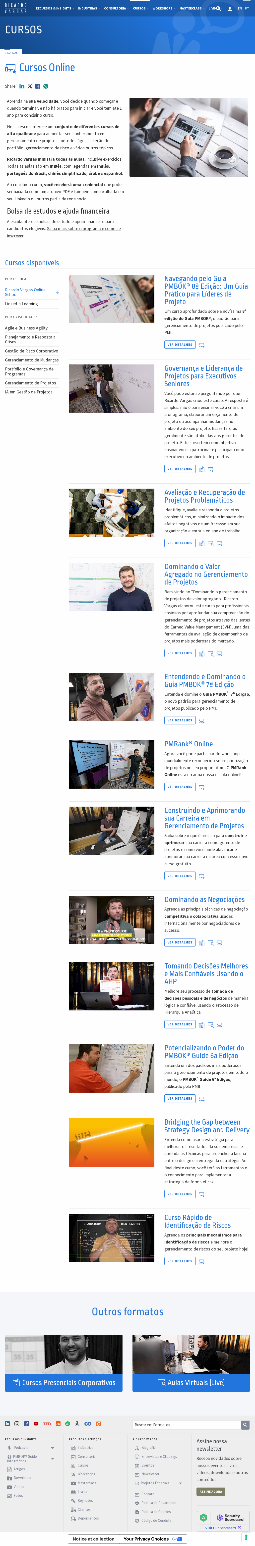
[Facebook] (27, 1423)
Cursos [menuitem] (139, 8)
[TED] (47, 1424)
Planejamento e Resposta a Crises (30, 339)
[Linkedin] (8, 1423)
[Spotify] (68, 1423)
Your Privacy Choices (146, 1539)
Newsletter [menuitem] (150, 1474)
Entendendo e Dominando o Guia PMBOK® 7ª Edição (205, 681)
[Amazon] (78, 1423)
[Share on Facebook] (38, 86)
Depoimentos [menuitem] (88, 1518)
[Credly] (99, 1423)
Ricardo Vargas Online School (25, 292)
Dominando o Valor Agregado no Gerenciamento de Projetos (206, 574)
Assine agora (211, 1492)
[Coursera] (88, 1423)
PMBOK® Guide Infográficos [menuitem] (22, 1458)
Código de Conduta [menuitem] (156, 1520)
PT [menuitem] (247, 8)
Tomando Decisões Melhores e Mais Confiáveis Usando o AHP (206, 974)
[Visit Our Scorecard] (223, 1521)
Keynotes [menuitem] (85, 1500)
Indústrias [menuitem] (87, 8)
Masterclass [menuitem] (191, 8)
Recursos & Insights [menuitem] (53, 8)
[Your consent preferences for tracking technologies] (246, 1537)
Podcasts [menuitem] (20, 1447)
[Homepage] (15, 12)
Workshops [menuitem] (163, 8)
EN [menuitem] (240, 8)
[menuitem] (219, 8)
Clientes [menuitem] (84, 1509)
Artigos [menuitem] (19, 1469)
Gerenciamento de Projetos (30, 383)
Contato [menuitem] (147, 1494)
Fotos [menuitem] (18, 1495)
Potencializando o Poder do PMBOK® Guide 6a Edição (204, 1052)
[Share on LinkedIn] (22, 86)
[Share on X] (30, 86)
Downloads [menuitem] (22, 1478)
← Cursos (10, 52)
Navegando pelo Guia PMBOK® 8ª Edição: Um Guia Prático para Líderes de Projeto (206, 290)
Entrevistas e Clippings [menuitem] (159, 1456)
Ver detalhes (180, 344)
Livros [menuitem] (82, 1491)
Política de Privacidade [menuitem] (158, 1503)
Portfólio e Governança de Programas (29, 371)
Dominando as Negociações (204, 900)
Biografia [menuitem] (148, 1447)
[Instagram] (17, 1423)
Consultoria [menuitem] (115, 8)
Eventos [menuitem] (147, 1465)
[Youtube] (37, 1423)
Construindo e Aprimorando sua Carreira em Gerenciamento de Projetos (204, 818)
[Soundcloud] (59, 1423)
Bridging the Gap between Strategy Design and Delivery (207, 1126)
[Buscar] (245, 1425)
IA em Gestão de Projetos (29, 392)
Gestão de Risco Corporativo (31, 351)
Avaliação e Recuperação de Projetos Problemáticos (204, 496)
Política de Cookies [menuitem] (156, 1511)
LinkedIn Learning (21, 304)
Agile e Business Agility (26, 328)
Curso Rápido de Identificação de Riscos (197, 1222)
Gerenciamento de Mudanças (32, 360)
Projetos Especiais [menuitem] (155, 1483)
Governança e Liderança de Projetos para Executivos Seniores (203, 376)
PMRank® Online (188, 744)
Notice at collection (94, 1539)
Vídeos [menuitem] (18, 1486)
